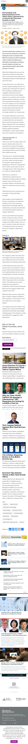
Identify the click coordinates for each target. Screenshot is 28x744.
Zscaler (22, 522)
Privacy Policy (18, 738)
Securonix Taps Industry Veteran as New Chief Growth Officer (14, 475)
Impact (15, 723)
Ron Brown (6, 516)
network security (17, 510)
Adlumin (5, 504)
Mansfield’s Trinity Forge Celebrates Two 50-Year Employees (14, 583)
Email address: (6, 337)
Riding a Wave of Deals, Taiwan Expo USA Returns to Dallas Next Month (16, 554)
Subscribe (8, 344)
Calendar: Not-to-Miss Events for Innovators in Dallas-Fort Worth (14, 572)
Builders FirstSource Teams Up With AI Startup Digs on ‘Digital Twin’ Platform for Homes (13, 588)
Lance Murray (8, 28)
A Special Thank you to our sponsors (15, 675)
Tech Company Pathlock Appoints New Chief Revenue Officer (13, 427)
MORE (24, 592)
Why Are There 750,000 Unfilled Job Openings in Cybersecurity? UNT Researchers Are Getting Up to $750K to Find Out (13, 399)
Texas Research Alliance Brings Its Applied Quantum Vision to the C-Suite (17, 562)
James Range (6, 510)
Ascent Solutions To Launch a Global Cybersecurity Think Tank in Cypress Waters (13, 368)
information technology (9, 507)
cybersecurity (14, 504)
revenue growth (18, 513)
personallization (7, 513)
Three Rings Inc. (7, 519)
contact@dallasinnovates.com (9, 718)
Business (4, 723)
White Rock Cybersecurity (10, 522)
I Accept (14, 741)
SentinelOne (14, 516)
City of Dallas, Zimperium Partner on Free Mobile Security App (12, 457)
